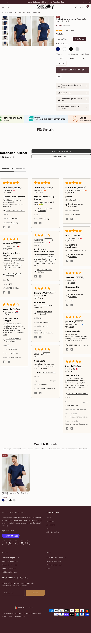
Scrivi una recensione (61, 151)
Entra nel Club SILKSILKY (56, 558)
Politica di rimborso (9, 565)
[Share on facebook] (4, 227)
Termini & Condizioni (17, 616)
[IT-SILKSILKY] (45, 7)
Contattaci (50, 521)
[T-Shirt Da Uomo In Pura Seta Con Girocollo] (16, 473)
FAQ (48, 568)
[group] (20, 31)
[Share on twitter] (9, 227)
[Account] (76, 7)
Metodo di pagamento (10, 558)
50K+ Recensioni (52, 532)
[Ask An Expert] (81, 7)
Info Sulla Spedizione (10, 561)
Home (4, 12)
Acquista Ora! (58, 2)
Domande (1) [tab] (20, 169)
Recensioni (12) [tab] (7, 169)
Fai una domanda (61, 156)
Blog (48, 528)
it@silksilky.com (8, 530)
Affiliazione (50, 525)
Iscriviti (35, 593)
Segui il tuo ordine (9, 568)
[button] (59, 30)
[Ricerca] (8, 7)
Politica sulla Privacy (10, 572)
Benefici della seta (53, 561)
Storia (48, 518)
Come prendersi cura (54, 565)
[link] (81, 7)
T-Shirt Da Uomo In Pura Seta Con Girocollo (15, 494)
